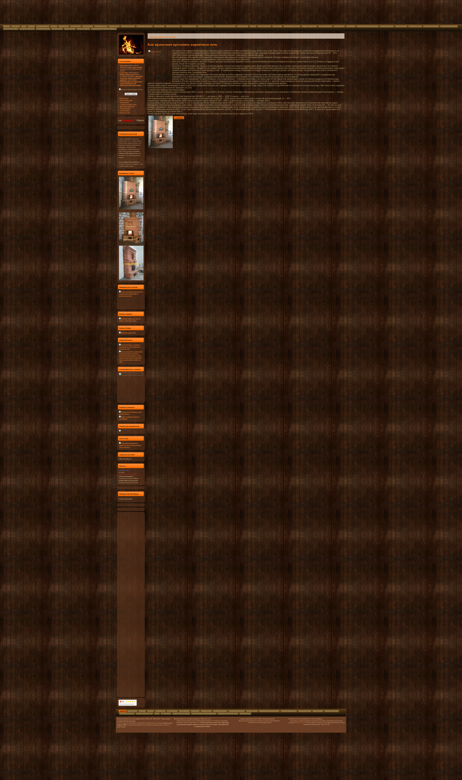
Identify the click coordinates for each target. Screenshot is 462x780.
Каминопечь (63, 26)
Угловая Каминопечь (288, 711)
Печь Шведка (87, 26)
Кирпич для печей (173, 26)
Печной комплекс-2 (127, 713)
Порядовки (351, 26)
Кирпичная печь (101, 26)
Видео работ (132, 711)
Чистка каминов (83, 29)
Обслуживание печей (126, 100)
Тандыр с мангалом (309, 26)
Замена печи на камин (181, 713)
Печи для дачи (243, 26)
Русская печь (75, 26)
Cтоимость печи (415, 26)
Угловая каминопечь (205, 26)
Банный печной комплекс (225, 26)
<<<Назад (179, 118)
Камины (31, 26)
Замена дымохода (386, 26)
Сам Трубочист (124, 110)
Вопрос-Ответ (124, 98)
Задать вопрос (131, 94)
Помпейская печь (43, 29)
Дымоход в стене (125, 112)
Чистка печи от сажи (292, 26)
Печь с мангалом (264, 26)
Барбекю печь (339, 26)
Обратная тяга (245, 713)
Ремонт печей (70, 29)
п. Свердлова (165, 713)
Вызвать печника (300, 722)
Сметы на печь (401, 26)
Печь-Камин (277, 26)
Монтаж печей (124, 102)
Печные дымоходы (189, 26)
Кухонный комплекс (144, 26)
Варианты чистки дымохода (367, 26)
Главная (7, 26)
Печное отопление (27, 29)
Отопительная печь (431, 26)
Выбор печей (159, 26)
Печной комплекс (128, 26)
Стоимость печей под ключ (128, 104)
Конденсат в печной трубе (228, 713)
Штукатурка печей (11, 29)
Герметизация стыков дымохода (204, 713)
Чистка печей (57, 29)
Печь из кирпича (125, 108)
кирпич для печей (331, 711)
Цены (24, 26)
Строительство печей (449, 26)
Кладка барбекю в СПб (144, 713)
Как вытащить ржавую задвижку (104, 29)
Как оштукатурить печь (127, 106)
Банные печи (114, 26)
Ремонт (253, 26)
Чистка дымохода (325, 26)
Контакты (15, 26)
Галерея (54, 26)
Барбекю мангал (43, 26)
